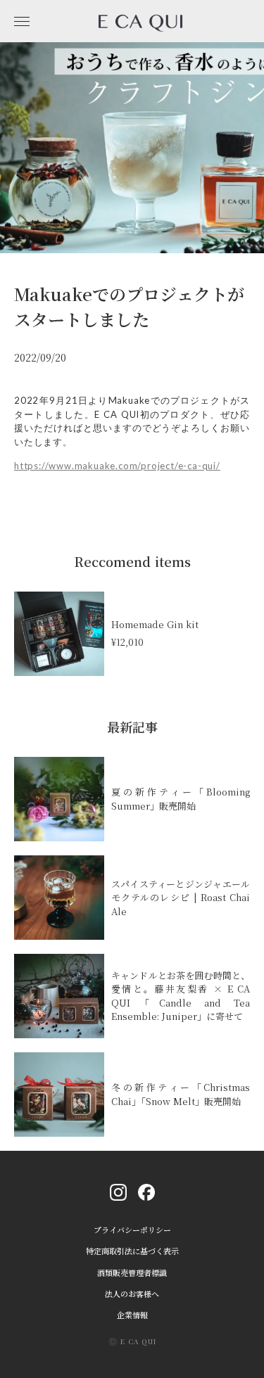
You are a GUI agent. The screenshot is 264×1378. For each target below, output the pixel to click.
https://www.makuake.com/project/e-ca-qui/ (117, 465)
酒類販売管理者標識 (132, 1273)
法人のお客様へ (132, 1294)
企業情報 (132, 1315)
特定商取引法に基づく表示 (132, 1251)
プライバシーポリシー (132, 1230)
